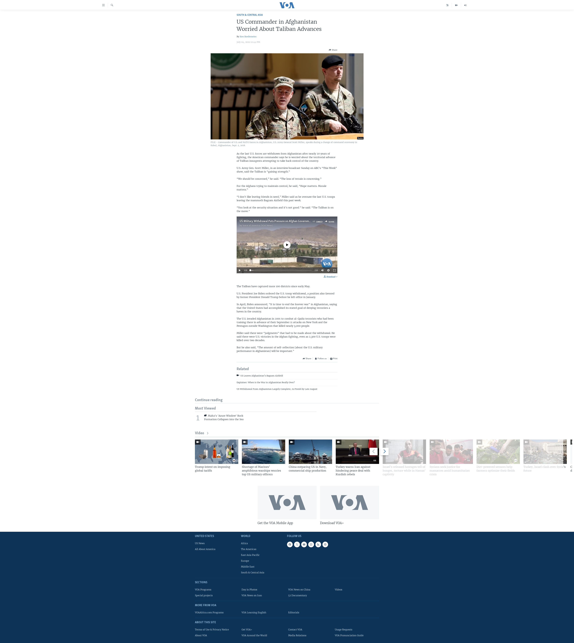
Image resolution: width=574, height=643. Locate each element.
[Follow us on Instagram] (311, 544)
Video (199, 433)
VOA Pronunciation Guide (349, 635)
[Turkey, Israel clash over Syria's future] (545, 451)
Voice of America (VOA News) (258, 225)
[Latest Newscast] (465, 5)
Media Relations (297, 635)
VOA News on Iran (252, 595)
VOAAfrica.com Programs (209, 612)
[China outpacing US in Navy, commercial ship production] (310, 451)
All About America (205, 549)
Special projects (204, 595)
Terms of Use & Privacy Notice (212, 629)
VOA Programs (203, 589)
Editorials (293, 612)
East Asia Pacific (250, 555)
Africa (244, 543)
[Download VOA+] (349, 502)
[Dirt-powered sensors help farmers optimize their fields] (498, 451)
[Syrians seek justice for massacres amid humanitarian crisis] (451, 451)
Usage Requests (343, 629)
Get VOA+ (247, 629)
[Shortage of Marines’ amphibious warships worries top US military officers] (263, 451)
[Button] (333, 50)
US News (200, 543)
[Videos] (456, 5)
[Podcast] (325, 544)
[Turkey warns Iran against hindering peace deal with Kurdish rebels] (357, 451)
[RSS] (318, 544)
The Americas (248, 549)
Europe (245, 560)
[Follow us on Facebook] (290, 544)
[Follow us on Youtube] (304, 544)
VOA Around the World (254, 635)
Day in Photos (249, 589)
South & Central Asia (250, 15)
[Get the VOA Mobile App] (287, 502)
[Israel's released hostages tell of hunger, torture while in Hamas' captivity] (404, 451)
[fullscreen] (334, 270)
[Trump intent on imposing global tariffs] (216, 451)
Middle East (247, 566)
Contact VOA (295, 629)
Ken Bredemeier (248, 36)
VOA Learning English (254, 612)
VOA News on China (299, 589)
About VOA (201, 635)
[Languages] (447, 5)
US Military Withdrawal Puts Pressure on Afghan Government (276, 221)
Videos (338, 589)
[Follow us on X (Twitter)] (297, 544)
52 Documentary (297, 595)
